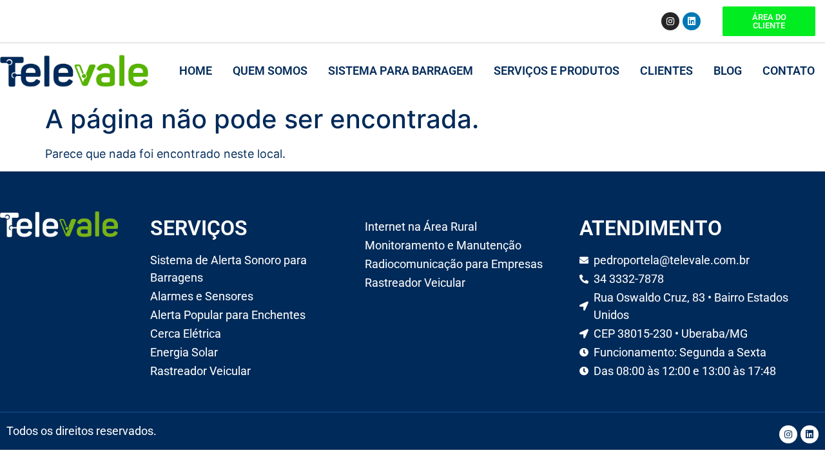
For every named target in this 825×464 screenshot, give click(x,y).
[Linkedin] (692, 21)
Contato (788, 70)
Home (195, 70)
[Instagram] (670, 21)
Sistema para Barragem (400, 70)
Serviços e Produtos (556, 70)
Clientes (666, 70)
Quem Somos (270, 70)
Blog (727, 70)
